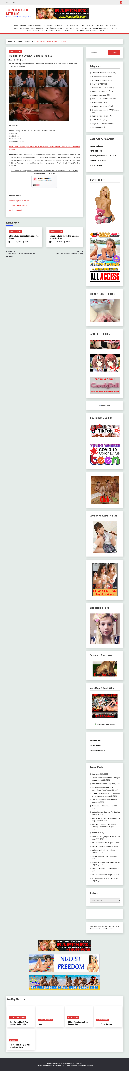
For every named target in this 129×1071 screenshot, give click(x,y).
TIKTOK (101, 30)
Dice (93, 774)
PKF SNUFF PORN (96, 151)
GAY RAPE (70, 28)
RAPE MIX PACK (33, 30)
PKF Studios (48, 26)
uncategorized (97, 127)
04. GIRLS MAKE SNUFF (100, 88)
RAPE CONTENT (72, 26)
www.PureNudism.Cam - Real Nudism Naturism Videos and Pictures (104, 927)
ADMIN (24, 60)
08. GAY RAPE (97, 102)
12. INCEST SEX (97, 120)
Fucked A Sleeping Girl (100, 856)
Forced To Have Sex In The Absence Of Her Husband (64, 237)
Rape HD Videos (96, 146)
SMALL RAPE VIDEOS (98, 160)
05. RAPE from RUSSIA (100, 91)
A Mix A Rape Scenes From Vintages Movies (23, 237)
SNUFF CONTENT (87, 26)
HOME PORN (91, 30)
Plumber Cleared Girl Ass (18, 205)
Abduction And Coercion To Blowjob (106, 812)
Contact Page (10, 2)
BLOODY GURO (48, 30)
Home (15, 26)
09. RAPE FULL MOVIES (100, 106)
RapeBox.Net (95, 740)
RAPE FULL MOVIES (83, 28)
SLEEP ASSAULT (37, 28)
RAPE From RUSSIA (21, 28)
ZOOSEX (59, 30)
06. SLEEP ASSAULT (99, 95)
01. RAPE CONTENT (15, 51)
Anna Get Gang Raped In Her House (106, 836)
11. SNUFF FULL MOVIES (100, 116)
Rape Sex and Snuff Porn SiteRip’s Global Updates (19, 1023)
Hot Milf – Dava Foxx (99, 843)
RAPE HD (114, 28)
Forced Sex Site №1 (17, 11)
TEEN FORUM (79, 30)
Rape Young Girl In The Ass (19, 201)
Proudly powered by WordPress (49, 1066)
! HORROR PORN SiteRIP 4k (30, 26)
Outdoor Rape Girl (16, 210)
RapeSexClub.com (97, 750)
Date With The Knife (99, 874)
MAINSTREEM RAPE (100, 28)
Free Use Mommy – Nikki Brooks (104, 800)
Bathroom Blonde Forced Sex (103, 850)
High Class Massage (99, 784)
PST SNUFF (59, 26)
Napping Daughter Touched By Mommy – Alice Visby (104, 825)
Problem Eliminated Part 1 (102, 868)
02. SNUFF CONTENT (99, 80)
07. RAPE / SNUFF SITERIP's (102, 99)
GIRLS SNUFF (111, 26)
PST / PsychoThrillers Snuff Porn (103, 156)
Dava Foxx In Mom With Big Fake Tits (106, 862)
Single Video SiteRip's (100, 123)
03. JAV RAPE (97, 84)
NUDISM (68, 30)
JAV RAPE (100, 26)
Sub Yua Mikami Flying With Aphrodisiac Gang (102, 788)
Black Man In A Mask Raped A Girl (105, 878)
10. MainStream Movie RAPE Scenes (105, 110)
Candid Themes (86, 1066)
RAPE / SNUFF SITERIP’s (54, 28)
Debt (94, 833)
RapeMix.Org (95, 745)
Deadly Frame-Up (99, 846)
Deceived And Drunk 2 (100, 806)
